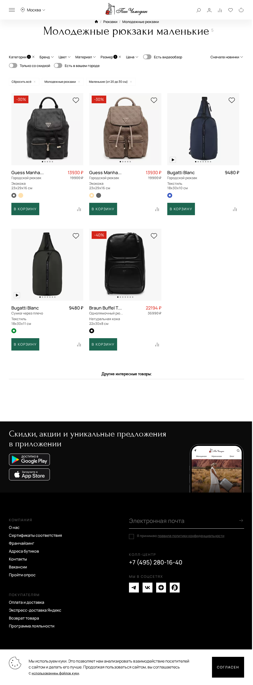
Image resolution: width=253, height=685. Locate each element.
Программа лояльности (31, 626)
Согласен (228, 667)
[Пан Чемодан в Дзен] (161, 587)
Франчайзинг (21, 543)
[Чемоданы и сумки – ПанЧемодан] (126, 9)
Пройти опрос (22, 575)
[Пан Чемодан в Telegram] (134, 587)
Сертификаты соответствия (35, 535)
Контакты (18, 559)
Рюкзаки (110, 21)
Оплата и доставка (26, 602)
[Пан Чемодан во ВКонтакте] (147, 587)
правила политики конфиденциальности (191, 535)
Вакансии (18, 567)
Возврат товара (24, 618)
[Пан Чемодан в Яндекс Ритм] (175, 587)
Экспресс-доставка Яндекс (35, 610)
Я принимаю (180, 536)
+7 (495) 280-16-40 (155, 562)
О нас (14, 527)
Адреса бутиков (24, 551)
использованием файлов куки (55, 673)
